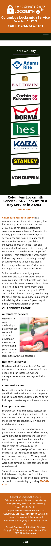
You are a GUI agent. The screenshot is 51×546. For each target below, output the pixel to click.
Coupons (34, 520)
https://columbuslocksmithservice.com (26, 510)
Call (26, 542)
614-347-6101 (32, 26)
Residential (22, 517)
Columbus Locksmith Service (18, 217)
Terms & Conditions (15, 527)
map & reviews (36, 504)
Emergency (22, 520)
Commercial (35, 517)
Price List (30, 527)
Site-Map (41, 527)
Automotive (9, 520)
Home (11, 517)
